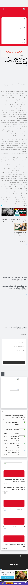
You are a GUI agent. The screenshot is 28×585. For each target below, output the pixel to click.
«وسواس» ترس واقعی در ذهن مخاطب (16, 327)
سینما (24, 21)
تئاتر (24, 30)
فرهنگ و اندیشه (21, 33)
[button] (20, 52)
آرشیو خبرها (4, 411)
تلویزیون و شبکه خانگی (20, 27)
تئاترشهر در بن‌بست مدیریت (12, 429)
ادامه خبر (5, 419)
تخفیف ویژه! (7, 577)
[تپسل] (0, 580)
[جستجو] (2, 374)
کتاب (24, 24)
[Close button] (27, 569)
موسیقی (23, 36)
